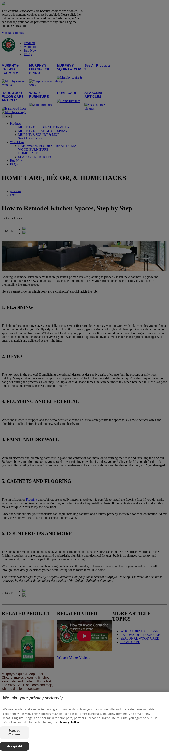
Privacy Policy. (69, 722)
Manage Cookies (14, 732)
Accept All (14, 746)
